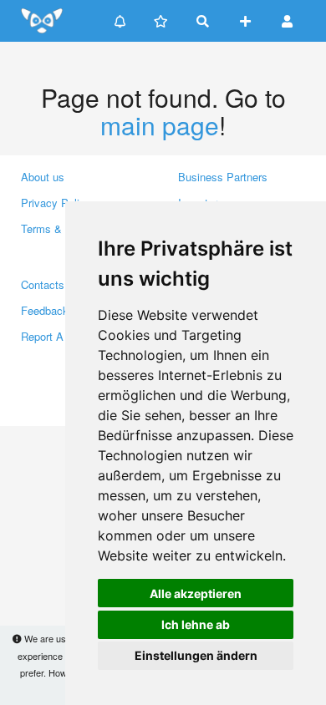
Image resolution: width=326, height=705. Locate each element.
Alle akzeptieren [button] (196, 593)
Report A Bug (53, 336)
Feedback (45, 310)
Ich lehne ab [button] (195, 624)
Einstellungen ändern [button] (196, 655)
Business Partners (222, 177)
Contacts (42, 284)
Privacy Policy (56, 202)
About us (42, 177)
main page (159, 125)
